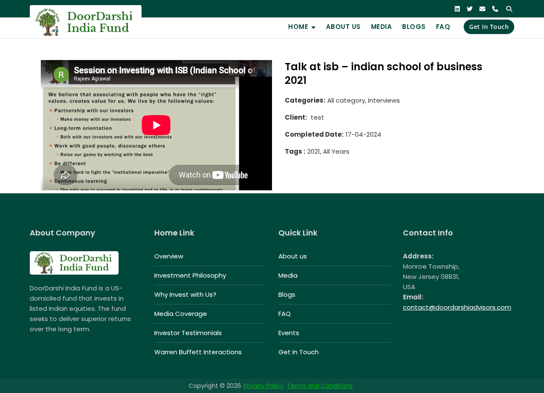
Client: (296, 117)
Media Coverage (180, 313)
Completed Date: (314, 134)
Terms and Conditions (320, 386)
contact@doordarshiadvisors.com (457, 307)
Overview (168, 256)
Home (298, 26)
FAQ (443, 26)
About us (343, 26)
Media (381, 26)
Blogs (414, 26)
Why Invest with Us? (185, 294)
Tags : (295, 151)
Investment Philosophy (190, 275)
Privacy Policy (263, 386)
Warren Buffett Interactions (198, 351)
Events (288, 332)
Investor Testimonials (188, 332)
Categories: (305, 100)
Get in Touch (489, 27)
